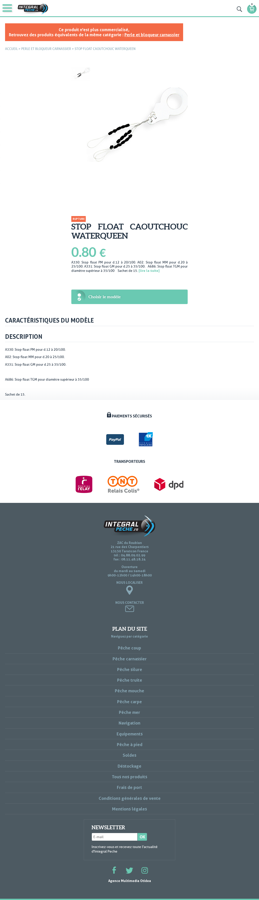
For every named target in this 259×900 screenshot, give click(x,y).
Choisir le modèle (105, 296)
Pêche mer (129, 712)
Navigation (129, 723)
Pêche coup (129, 647)
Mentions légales (129, 808)
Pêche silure (129, 669)
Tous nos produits (129, 776)
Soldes (129, 755)
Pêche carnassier (130, 658)
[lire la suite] (149, 271)
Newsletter (108, 827)
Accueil (11, 49)
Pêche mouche (129, 690)
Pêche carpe (129, 701)
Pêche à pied (129, 744)
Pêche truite (129, 680)
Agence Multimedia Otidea (129, 881)
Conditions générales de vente (130, 798)
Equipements (130, 733)
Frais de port (129, 787)
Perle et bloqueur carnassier (151, 34)
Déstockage (129, 766)
